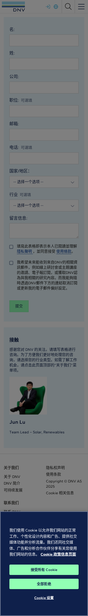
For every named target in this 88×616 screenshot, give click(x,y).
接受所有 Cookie (44, 570)
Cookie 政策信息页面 (58, 554)
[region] (44, 563)
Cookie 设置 (44, 598)
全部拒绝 (44, 584)
